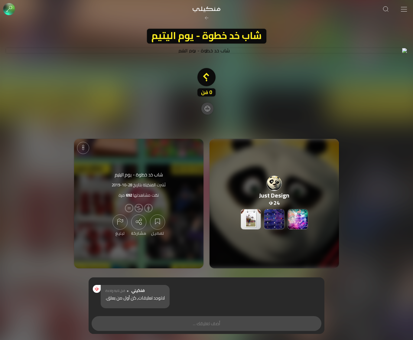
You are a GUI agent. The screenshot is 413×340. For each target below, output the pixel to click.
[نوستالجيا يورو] (298, 219)
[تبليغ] (120, 222)
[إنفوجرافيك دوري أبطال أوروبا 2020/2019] (274, 219)
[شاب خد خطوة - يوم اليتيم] (206, 50)
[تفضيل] (157, 222)
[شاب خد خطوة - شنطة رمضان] (251, 219)
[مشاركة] (138, 222)
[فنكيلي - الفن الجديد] (206, 9)
